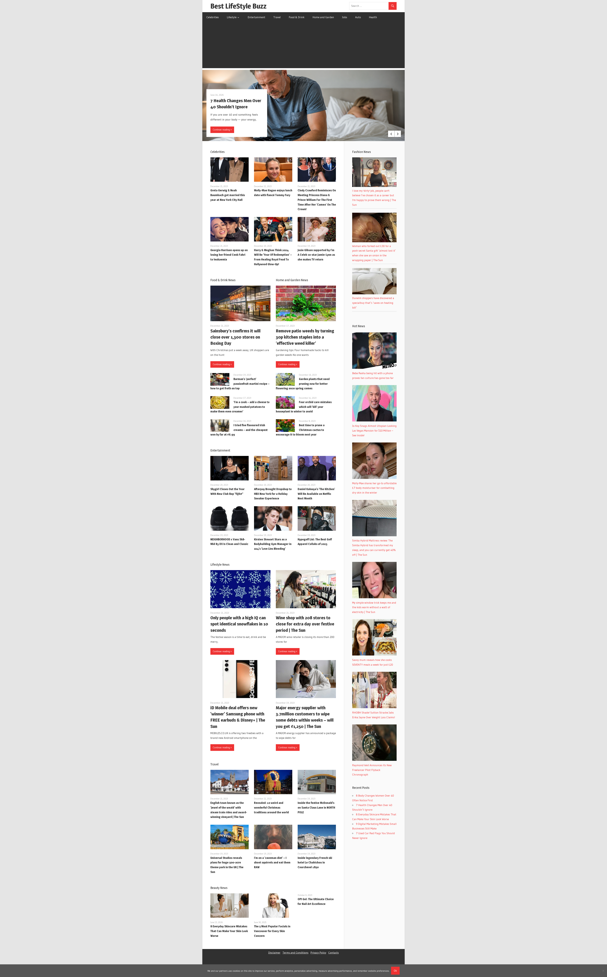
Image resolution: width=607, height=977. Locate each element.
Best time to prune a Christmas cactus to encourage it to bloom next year (300, 430)
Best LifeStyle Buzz (238, 6)
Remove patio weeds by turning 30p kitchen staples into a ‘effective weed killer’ (305, 337)
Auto (358, 17)
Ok (395, 970)
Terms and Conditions (295, 952)
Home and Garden (323, 17)
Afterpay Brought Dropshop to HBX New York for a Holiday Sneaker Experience (273, 493)
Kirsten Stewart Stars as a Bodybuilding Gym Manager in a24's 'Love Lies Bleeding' (272, 544)
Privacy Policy (318, 952)
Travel (277, 17)
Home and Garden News (292, 280)
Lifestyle (231, 17)
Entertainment (256, 17)
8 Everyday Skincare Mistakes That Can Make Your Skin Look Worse (229, 931)
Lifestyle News (220, 564)
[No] (603, 970)
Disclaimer (274, 952)
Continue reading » (222, 129)
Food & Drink (296, 17)
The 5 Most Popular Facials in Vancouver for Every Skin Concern (272, 931)
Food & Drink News (223, 280)
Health (373, 17)
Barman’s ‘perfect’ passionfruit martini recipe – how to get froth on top (240, 383)
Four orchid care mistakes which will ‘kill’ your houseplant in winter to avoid (304, 406)
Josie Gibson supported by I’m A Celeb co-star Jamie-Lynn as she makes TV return (316, 254)
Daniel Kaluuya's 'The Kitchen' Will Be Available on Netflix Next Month (316, 493)
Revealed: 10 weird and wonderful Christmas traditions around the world (271, 807)
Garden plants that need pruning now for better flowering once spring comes (303, 383)
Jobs (344, 17)
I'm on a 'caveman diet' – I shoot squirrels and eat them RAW (272, 862)
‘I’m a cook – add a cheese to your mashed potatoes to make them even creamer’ (240, 406)
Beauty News (218, 888)
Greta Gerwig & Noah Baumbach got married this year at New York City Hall (227, 195)
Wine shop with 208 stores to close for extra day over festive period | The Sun (305, 624)
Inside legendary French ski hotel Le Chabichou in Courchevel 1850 (315, 862)
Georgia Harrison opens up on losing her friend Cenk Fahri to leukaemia (229, 254)
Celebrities (212, 17)
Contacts (333, 952)
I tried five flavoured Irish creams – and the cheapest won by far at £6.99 (239, 430)
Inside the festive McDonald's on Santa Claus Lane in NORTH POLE (316, 807)
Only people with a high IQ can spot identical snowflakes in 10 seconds (239, 624)
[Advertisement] (303, 46)
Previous (391, 134)
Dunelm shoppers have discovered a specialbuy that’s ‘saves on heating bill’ (373, 302)
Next (398, 134)
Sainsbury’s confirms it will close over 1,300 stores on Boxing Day (235, 337)
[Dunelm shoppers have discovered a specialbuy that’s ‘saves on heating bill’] (374, 293)
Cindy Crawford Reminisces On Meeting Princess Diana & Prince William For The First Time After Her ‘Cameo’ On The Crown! (317, 200)
